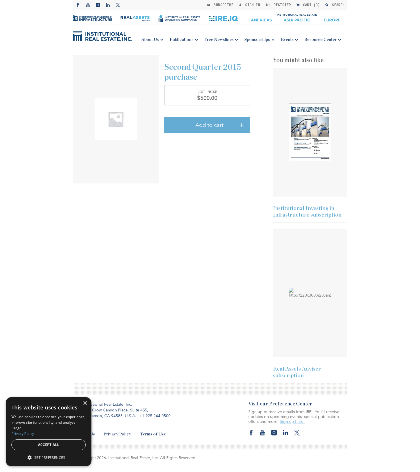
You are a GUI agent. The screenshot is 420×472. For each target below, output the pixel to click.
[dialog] (48, 431)
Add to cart (209, 125)
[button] (48, 457)
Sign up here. (292, 421)
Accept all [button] (48, 444)
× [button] (85, 403)
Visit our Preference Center (280, 404)
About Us (150, 39)
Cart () (310, 5)
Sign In (251, 5)
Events (287, 39)
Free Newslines (219, 39)
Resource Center (320, 39)
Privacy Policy (117, 434)
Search (337, 5)
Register (281, 5)
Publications (181, 39)
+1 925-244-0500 (155, 416)
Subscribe (222, 5)
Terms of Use (153, 434)
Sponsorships (257, 39)
